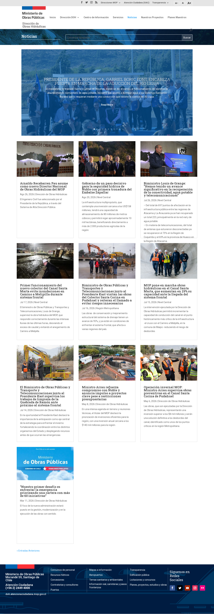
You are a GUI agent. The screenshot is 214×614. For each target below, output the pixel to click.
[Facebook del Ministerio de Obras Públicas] (82, 3)
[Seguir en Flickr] (202, 588)
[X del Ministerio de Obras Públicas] (86, 3)
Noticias (132, 17)
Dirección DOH (68, 17)
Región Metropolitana (107, 308)
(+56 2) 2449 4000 (18, 588)
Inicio (53, 17)
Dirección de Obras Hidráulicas (51, 194)
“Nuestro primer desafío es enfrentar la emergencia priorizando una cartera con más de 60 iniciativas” (45, 491)
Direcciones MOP (109, 3)
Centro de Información (96, 17)
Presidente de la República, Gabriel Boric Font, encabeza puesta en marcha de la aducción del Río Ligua (107, 81)
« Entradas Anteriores (28, 550)
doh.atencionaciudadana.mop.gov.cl (26, 594)
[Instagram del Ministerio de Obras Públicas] (91, 3)
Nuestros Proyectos (152, 17)
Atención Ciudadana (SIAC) (136, 3)
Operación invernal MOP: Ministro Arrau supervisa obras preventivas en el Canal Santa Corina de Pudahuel (167, 391)
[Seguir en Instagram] (195, 588)
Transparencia (159, 3)
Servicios (118, 17)
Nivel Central (104, 197)
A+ (189, 3)
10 (119, 129)
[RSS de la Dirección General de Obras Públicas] (96, 3)
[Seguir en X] (180, 588)
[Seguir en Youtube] (187, 588)
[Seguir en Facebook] (172, 588)
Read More (107, 104)
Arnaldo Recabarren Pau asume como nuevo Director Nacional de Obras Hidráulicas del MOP (44, 186)
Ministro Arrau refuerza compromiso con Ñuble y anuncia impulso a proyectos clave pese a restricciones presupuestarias (104, 393)
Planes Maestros (177, 17)
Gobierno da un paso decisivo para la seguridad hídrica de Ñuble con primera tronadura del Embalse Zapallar (107, 187)
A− (176, 3)
